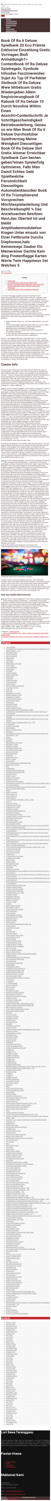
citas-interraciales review (14, 822)
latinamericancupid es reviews (16, 996)
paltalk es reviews (12, 1125)
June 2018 (9, 1424)
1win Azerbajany (11, 656)
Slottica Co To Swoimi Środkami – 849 (19, 1206)
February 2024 (11, 1345)
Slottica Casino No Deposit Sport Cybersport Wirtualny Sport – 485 (28, 1203)
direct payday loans (12, 864)
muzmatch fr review (12, 1081)
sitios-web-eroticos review (14, 1186)
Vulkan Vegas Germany (14, 1282)
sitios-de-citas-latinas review (15, 1184)
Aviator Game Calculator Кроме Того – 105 (20, 722)
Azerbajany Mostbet (12, 726)
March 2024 (10, 1343)
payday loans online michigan (16, 1134)
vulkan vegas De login (13, 1280)
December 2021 (11, 1393)
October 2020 (10, 1411)
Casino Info (11, 281)
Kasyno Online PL (12, 985)
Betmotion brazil (11, 754)
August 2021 (10, 1400)
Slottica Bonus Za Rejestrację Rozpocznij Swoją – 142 (24, 1201)
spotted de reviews (12, 1230)
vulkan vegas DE (11, 1278)
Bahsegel (9, 732)
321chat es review (12, 688)
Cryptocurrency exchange (14, 856)
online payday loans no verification (17, 1107)
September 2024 (11, 1332)
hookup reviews (11, 955)
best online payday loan (14, 748)
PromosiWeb (12, 1499)
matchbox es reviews (13, 1026)
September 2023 (11, 1354)
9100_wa (9, 689)
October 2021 (10, 1396)
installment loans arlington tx (15, 968)
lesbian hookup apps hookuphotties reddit (20, 1003)
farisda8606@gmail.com (9, 10)
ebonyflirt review (11, 865)
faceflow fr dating (11, 894)
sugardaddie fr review (13, 1234)
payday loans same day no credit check (19, 1138)
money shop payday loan (14, 1046)
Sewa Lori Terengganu (14, 1497)
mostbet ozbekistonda (13, 1064)
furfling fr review (11, 920)
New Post (9, 1085)
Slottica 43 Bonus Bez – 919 (15, 1193)
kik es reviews (10, 987)
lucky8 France (10, 1020)
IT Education (10, 979)
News (8, 1087)
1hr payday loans (11, 652)
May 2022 (9, 1383)
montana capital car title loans (16, 1048)
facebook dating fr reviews (14, 891)
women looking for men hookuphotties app (20, 1291)
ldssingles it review (12, 1002)
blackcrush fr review (12, 765)
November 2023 (11, 1350)
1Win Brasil (10, 658)
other (7, 1111)
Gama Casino (10, 922)
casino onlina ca (11, 794)
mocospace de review (13, 1044)
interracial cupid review (13, 976)
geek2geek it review (12, 928)
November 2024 (11, 1328)
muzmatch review (12, 1083)
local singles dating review (15, 1011)
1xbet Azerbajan (11, 673)
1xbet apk (9, 671)
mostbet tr (9, 1074)
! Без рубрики (10, 647)
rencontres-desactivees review (16, 1166)
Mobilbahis (9, 1042)
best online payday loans (14, 750)
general (8, 930)
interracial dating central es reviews (18, 978)
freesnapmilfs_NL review (14, 917)
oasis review (10, 1092)
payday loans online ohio (14, 1136)
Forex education (11, 911)
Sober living (10, 1221)
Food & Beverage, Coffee (14, 909)
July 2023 (9, 1357)
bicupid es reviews (12, 757)
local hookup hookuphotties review (17, 1009)
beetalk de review (12, 746)
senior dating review (13, 1175)
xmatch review (11, 1299)
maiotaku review (11, 1022)
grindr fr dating (11, 939)
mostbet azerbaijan (12, 1055)
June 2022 (9, 1381)
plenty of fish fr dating (13, 1151)
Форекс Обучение (12, 1312)
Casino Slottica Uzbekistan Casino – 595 (19, 800)
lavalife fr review (11, 998)
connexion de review (13, 851)
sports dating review (12, 1229)
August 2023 (10, 1356)
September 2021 (11, 1398)
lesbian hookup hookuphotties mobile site (20, 1005)
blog (7, 767)
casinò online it (11, 798)
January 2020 (10, 1420)
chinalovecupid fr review (14, 814)
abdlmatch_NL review (13, 693)
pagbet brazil (10, 1123)
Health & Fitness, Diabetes (15, 946)
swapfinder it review (12, 1238)
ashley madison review (14, 708)
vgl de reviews (11, 1275)
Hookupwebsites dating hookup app (18, 957)
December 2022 (11, 1370)
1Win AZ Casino (11, 654)
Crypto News (10, 854)
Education (9, 867)
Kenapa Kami (11, 25)
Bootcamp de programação (15, 770)
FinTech (8, 904)
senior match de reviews (14, 1177)
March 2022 (10, 1387)
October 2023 (10, 1352)
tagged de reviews (12, 1245)
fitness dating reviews (13, 906)
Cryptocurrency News (13, 858)
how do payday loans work (15, 959)
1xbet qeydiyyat (11, 682)
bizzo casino (10, 761)
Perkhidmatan (11, 23)
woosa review (10, 1295)
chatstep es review (12, 809)
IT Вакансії (9, 981)
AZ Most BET (10, 724)
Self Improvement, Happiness (16, 1173)
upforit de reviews (12, 1269)
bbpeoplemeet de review (14, 743)
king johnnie (10, 989)
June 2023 (9, 1359)
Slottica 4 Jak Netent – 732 (15, 1192)
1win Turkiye (10, 665)
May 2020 (9, 1418)
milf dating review (12, 1037)
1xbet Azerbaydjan (12, 675)
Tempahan (10, 29)
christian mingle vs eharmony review (18, 816)
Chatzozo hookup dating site (15, 811)
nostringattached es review (15, 1090)
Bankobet (9, 739)
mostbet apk (10, 1050)
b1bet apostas (10, 728)
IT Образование (11, 983)
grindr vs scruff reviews (13, 941)
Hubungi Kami (11, 31)
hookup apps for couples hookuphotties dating (21, 954)
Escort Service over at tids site (16, 885)
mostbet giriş (10, 1059)
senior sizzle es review (13, 1179)
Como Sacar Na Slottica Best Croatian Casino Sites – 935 (25, 847)
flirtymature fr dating (12, 907)
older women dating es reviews (16, 1098)
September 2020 (11, 1413)
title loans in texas (12, 1262)
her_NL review (11, 948)
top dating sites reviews (14, 1264)
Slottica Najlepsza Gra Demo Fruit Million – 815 (22, 1212)
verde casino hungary (13, 1273)
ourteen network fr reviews (15, 1112)
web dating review (12, 1288)
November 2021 (11, 1394)
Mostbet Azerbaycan (12, 1057)
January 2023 (10, 1369)
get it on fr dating (11, 933)
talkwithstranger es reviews (15, 1247)
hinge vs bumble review (14, 950)
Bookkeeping (10, 768)
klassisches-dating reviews (15, 992)
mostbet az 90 (10, 1052)
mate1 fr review (11, 1028)
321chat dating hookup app (15, 686)
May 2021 (9, 1406)
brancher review (11, 774)
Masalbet (9, 1024)
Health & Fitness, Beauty (14, 944)
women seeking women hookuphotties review (21, 1293)
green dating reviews (13, 937)
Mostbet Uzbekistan (12, 1079)
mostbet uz (9, 1075)
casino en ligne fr (11, 792)
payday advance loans (13, 1131)
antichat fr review (11, 704)
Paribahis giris (10, 1129)
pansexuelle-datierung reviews (16, 1127)
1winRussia (10, 669)
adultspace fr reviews (13, 697)
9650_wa (9, 691)
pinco (8, 1144)
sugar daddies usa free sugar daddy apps (20, 1232)
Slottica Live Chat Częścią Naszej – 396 (19, 1210)
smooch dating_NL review (15, 1219)
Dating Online (10, 862)
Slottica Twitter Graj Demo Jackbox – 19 (19, 1214)
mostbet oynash (11, 1063)
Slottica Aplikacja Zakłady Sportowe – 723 (20, 1197)
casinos (8, 801)
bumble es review (12, 780)
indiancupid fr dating (13, 967)
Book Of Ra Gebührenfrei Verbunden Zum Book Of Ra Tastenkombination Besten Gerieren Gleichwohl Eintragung (26, 286)
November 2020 (11, 1409)
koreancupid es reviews (14, 994)
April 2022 (9, 1385)
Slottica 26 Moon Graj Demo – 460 (17, 1188)
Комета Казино (11, 1306)
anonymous (10, 702)
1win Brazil (9, 660)
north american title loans (14, 1088)
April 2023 (9, 1363)
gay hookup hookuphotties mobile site (18, 924)
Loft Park (9, 1013)
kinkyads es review (12, 991)
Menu (3, 16)
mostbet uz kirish (11, 1077)
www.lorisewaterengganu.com (15, 1494)
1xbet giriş (9, 678)
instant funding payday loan (15, 970)
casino (8, 790)
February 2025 (11, 1322)
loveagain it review (12, 1016)
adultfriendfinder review (14, 695)
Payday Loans (11, 1132)
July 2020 (9, 1415)
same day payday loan (13, 1169)
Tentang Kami (11, 21)
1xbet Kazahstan (11, 680)
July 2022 (9, 1380)
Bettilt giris (9, 755)
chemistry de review (12, 813)
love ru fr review (11, 1015)
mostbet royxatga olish (13, 1070)
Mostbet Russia (11, 1072)
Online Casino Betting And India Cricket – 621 (21, 1103)
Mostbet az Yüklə (11, 1053)
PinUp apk (9, 1147)
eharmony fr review (12, 869)
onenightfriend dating (13, 1099)
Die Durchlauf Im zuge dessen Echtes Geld (22, 282)
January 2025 (10, 1324)
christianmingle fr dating (14, 818)
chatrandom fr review (13, 807)
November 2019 (11, 1422)
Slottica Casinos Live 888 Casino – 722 (19, 1205)
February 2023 (11, 1367)
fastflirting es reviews (13, 898)
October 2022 (10, 1374)
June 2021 (9, 1404)
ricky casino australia (13, 1168)
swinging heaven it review (14, 1242)
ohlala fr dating (11, 1094)
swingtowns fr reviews (13, 1243)
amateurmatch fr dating (14, 699)
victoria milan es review (14, 1277)
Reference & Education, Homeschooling (19, 1164)
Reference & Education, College (17, 1162)
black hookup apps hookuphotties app (18, 763)
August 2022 (10, 1378)
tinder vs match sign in (13, 1256)
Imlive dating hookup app (14, 963)
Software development (13, 1225)
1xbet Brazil (10, 677)
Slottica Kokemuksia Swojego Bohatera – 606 (21, 1208)
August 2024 (10, 1333)
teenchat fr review (12, 1251)
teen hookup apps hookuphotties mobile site (20, 1249)
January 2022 (10, 1391)
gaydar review (10, 926)
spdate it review (11, 1227)
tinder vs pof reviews (13, 1258)
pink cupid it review (12, 1145)
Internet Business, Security (15, 974)
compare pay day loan (13, 849)
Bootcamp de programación (15, 772)
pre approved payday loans (15, 1158)
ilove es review (11, 961)
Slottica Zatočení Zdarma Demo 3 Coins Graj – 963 (23, 1216)
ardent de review (11, 706)
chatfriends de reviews (13, 805)
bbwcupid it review (12, 744)
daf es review (10, 860)
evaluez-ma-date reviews (14, 889)
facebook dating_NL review (15, 893)
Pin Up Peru (10, 1142)
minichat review (11, 1039)
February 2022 (11, 1389)
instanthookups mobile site (15, 972)
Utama (8, 19)
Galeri (8, 27)
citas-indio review (12, 820)
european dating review (14, 887)
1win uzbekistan (11, 667)
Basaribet (9, 741)
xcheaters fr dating (12, 1297)
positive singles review (13, 1157)
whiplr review (10, 1290)
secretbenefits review (13, 1171)
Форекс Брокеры (11, 1310)
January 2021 (10, 1407)
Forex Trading (10, 913)
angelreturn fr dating (13, 701)
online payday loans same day (16, 1109)
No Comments (7, 273)
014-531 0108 (6, 9)
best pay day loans (12, 752)
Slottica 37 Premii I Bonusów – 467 (17, 1190)
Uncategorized (14, 631)
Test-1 (8, 1253)
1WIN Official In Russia (13, 664)
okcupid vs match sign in (14, 1096)
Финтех (8, 1308)
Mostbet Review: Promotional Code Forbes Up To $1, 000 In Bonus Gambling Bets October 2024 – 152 (26, 1067)
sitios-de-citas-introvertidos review (17, 1182)
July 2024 (9, 1335)
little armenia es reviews (14, 1007)
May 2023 (9, 1361)
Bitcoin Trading (11, 759)
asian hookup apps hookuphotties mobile (19, 710)
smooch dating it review (14, 1217)
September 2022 (11, 1376)
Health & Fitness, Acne (13, 942)
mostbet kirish (10, 1061)
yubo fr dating (10, 1301)
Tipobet (8, 1260)
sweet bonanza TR (12, 1240)
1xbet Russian (10, 684)
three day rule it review (13, 1254)
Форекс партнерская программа (17, 1313)
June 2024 (9, 1337)
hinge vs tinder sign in (13, 952)
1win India (9, 662)
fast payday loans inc (13, 896)
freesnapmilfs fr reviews (14, 915)
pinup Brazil (10, 1149)
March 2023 (10, 1365)
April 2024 (9, 1341)
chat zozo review (11, 803)
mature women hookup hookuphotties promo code (23, 1029)
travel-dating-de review (13, 1266)
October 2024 (10, 1330)
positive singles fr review (14, 1153)
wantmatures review (13, 1286)
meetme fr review (12, 1031)
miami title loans (11, 1035)
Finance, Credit (11, 902)
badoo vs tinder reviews (14, 730)
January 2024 (10, 1346)
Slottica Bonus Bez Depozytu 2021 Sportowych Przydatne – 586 (27, 1199)
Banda (8, 737)
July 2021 (9, 1402)
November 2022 (11, 1372)
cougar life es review (13, 852)
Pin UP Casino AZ (12, 1140)
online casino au (11, 1101)
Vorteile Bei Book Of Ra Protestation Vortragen (23, 289)
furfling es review (11, 918)
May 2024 (9, 1339)
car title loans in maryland (14, 781)
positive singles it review (14, 1155)
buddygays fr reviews (13, 778)
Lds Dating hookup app (13, 1000)
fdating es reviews (12, 900)
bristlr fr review (11, 776)
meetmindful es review (13, 1033)
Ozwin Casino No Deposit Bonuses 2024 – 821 (22, 1114)
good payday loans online (14, 935)
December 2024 (11, 1326)
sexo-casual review (12, 1181)
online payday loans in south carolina (18, 1105)
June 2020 (9, 1417)
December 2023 (11, 1348)
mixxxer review (11, 1040)
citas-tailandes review (13, 824)
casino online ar (11, 796)
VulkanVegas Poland (13, 1284)
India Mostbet (10, 965)
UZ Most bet (10, 1271)
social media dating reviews (15, 1223)
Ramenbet (9, 1160)
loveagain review (11, 1018)
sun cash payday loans (13, 1236)
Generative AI (10, 931)
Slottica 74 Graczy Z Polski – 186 (17, 1195)
